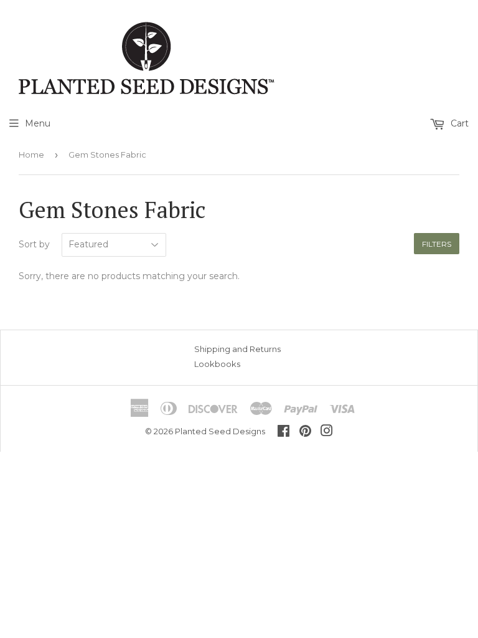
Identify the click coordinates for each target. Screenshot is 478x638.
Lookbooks (217, 364)
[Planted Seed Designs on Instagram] (327, 432)
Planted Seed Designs (220, 431)
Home (31, 155)
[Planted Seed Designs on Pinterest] (305, 432)
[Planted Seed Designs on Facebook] (283, 432)
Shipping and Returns (237, 349)
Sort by (34, 244)
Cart (458, 123)
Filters (436, 244)
